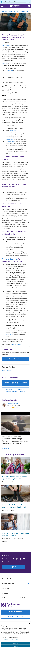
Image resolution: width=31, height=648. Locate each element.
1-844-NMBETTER (15, 612)
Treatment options (10, 259)
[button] (1, 6)
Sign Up (14, 567)
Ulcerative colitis (6, 45)
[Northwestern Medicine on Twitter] (7, 558)
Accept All (15, 643)
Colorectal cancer (10, 141)
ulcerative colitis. (16, 344)
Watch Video (6, 448)
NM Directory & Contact (15, 616)
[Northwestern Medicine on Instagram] (11, 558)
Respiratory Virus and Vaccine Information (14, 2)
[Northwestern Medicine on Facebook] (4, 558)
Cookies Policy (15, 639)
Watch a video (9, 334)
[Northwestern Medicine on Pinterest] (21, 558)
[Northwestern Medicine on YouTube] (25, 558)
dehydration (13, 130)
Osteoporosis (9, 139)
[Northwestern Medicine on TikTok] (18, 558)
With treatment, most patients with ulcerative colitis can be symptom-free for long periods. (14, 88)
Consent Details (4, 639)
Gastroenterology (6, 370)
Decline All (15, 646)
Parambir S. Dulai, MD (12, 403)
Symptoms (5, 63)
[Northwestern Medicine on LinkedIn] (14, 558)
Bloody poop (9, 70)
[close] (29, 2)
